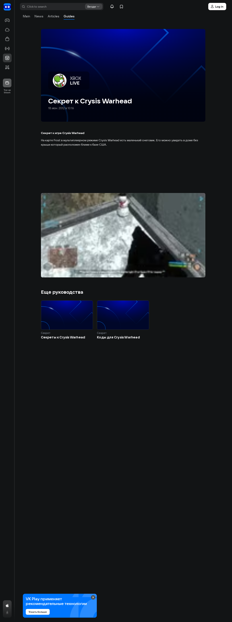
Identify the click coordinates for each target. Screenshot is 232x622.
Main (26, 16)
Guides (69, 16)
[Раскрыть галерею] (123, 235)
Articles (53, 16)
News (38, 16)
